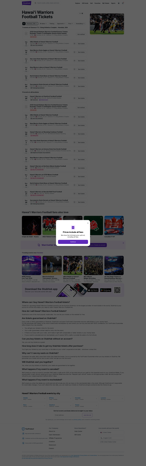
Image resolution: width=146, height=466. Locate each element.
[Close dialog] (88, 223)
